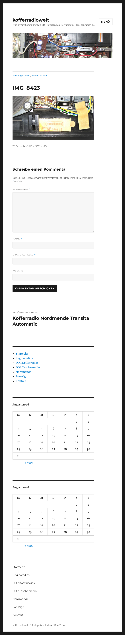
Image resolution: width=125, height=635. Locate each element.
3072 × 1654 (41, 146)
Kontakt (21, 381)
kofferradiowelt (31, 20)
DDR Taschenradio (28, 367)
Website (18, 270)
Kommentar (22, 189)
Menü (105, 21)
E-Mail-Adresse (24, 254)
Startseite (22, 353)
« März (28, 462)
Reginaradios (24, 358)
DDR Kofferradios (27, 362)
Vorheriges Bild (21, 75)
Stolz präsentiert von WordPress (48, 625)
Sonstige (21, 376)
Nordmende (23, 371)
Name (17, 238)
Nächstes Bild (39, 75)
